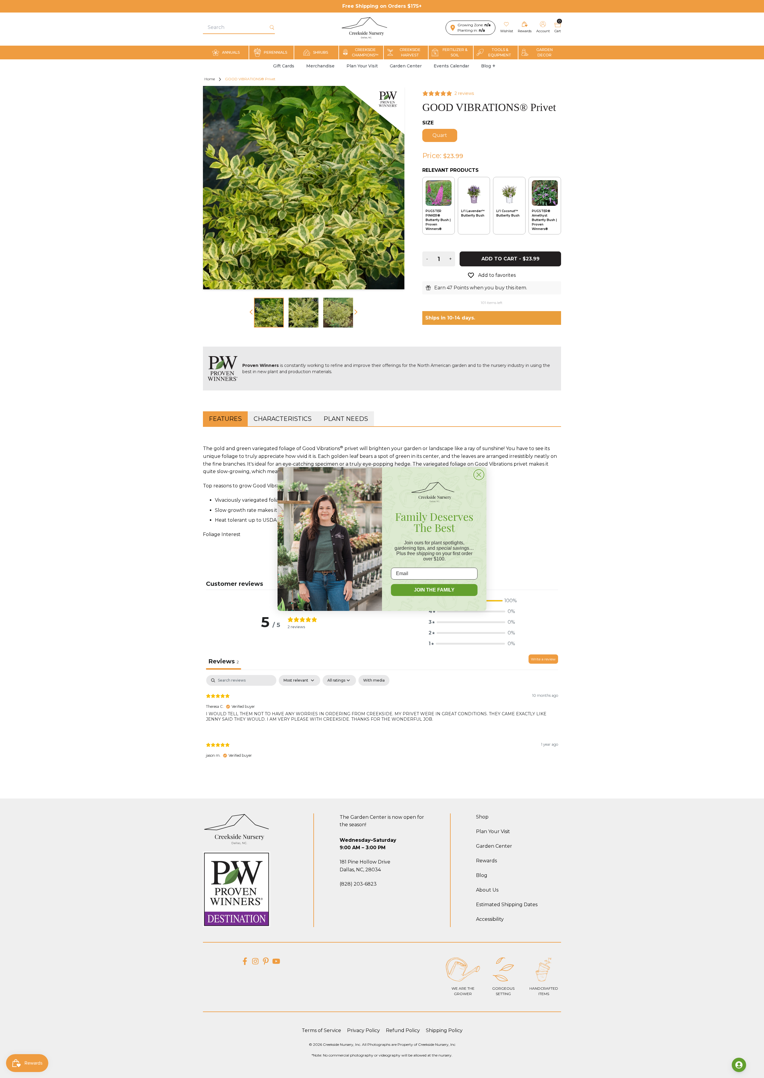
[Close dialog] (479, 474)
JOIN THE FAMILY (434, 589)
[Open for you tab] (739, 1065)
